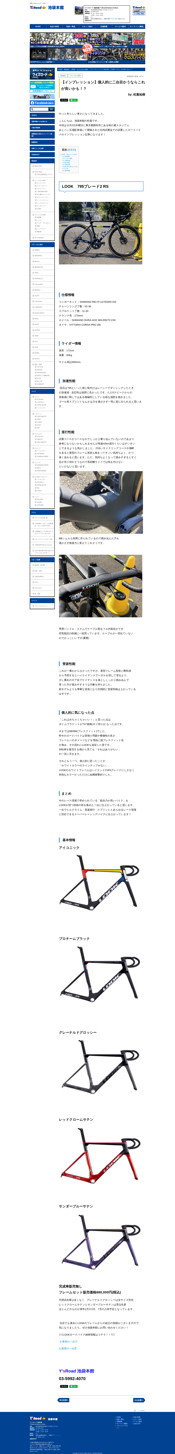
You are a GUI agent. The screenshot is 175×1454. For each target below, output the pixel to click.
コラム (34, 512)
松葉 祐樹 (38, 571)
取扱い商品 (70, 26)
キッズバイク (41, 206)
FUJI (36, 341)
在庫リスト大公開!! (38, 148)
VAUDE (39, 502)
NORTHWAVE (41, 471)
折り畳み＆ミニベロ (43, 194)
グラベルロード (42, 186)
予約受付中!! (36, 154)
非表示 (71, 150)
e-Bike (39, 209)
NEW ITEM (38, 166)
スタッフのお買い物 (41, 518)
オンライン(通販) (137, 26)
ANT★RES (40, 453)
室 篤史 (37, 594)
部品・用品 (38, 364)
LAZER (39, 422)
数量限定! (35, 142)
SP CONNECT (39, 238)
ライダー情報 (67, 158)
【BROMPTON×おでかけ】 (43, 545)
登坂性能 (66, 164)
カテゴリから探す (40, 215)
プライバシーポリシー (122, 1427)
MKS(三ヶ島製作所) (43, 375)
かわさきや (38, 588)
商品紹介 (34, 161)
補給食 (39, 231)
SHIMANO (40, 384)
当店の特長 (54, 26)
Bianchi (37, 261)
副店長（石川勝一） (41, 565)
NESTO (37, 359)
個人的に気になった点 (70, 166)
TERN (37, 336)
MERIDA (37, 290)
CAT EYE (40, 367)
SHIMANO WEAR (42, 456)
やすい (37, 582)
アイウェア (38, 434)
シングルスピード (42, 203)
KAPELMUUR (41, 405)
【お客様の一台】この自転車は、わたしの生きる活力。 (44, 524)
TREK (36, 273)
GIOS (36, 347)
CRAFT (39, 491)
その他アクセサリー (41, 477)
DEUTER (40, 499)
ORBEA (34, 115)
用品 (38, 226)
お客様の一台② (68, 1348)
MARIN (37, 353)
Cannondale (39, 284)
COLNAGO (38, 301)
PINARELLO (39, 278)
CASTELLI (40, 402)
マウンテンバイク (42, 197)
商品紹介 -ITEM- (69, 69)
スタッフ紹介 (87, 26)
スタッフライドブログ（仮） (44, 539)
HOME (38, 26)
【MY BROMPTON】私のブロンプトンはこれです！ (44, 552)
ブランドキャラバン (41, 606)
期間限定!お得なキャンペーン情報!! (42, 135)
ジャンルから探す (40, 180)
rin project (40, 399)
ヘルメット (38, 414)
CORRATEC (39, 307)
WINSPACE (38, 256)
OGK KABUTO (41, 416)
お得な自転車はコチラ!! (44, 174)
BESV (36, 319)
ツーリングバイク (42, 200)
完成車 (39, 217)
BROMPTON (39, 267)
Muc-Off (39, 381)
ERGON (39, 370)
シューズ (37, 462)
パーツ (39, 220)
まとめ (65, 168)
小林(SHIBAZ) (39, 576)
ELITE (39, 378)
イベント (34, 600)
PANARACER (41, 373)
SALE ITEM (38, 172)
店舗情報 (104, 26)
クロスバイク (41, 189)
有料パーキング (112, 18)
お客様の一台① (68, 1341)
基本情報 (66, 170)
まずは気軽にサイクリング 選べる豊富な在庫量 (103, 62)
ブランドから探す (37, 244)
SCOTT (37, 296)
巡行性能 (66, 162)
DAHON (37, 330)
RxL (38, 488)
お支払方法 (136, 1423)
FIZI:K (39, 468)
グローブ (37, 448)
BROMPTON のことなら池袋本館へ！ (42, 62)
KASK (39, 425)
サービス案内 (120, 26)
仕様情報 (66, 156)
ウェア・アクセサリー (44, 223)
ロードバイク (41, 183)
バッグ (37, 497)
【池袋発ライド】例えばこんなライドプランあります (44, 532)
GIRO (39, 419)
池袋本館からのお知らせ (39, 121)
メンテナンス (41, 229)
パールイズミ (41, 408)
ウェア (34, 391)
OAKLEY (40, 439)
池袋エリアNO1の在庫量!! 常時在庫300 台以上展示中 (47, 46)
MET (38, 428)
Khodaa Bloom (39, 313)
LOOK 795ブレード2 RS (68, 154)
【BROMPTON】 (42, 191)
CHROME (40, 505)
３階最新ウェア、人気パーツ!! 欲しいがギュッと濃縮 (110, 46)
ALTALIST (40, 436)
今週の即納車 (36, 128)
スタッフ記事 (36, 560)
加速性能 (66, 160)
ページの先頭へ (141, 1410)
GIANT (37, 324)
